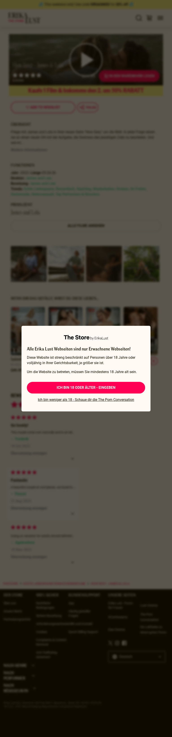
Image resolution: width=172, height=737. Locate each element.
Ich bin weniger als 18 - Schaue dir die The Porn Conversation (86, 400)
